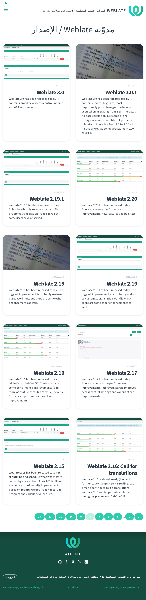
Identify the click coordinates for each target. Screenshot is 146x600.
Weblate (116, 11)
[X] (79, 562)
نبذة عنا (46, 10)
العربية (11, 577)
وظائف (94, 576)
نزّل (129, 576)
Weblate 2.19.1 (47, 199)
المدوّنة (62, 576)
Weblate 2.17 (122, 373)
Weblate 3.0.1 (121, 92)
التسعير (91, 10)
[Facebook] (66, 562)
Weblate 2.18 (49, 283)
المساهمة (81, 10)
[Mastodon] (73, 562)
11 (60, 516)
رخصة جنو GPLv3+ (112, 587)
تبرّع (102, 576)
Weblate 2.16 (49, 373)
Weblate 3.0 (50, 92)
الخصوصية (30, 587)
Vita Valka (7, 587)
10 (71, 516)
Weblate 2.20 (122, 199)
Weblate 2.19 (122, 283)
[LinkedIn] (86, 562)
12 (50, 516)
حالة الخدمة (73, 587)
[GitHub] (60, 562)
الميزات (101, 10)
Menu (6, 11)
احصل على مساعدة (62, 10)
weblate (73, 553)
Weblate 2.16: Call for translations (112, 469)
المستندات (42, 576)
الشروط (39, 587)
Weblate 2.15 (49, 466)
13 (39, 516)
